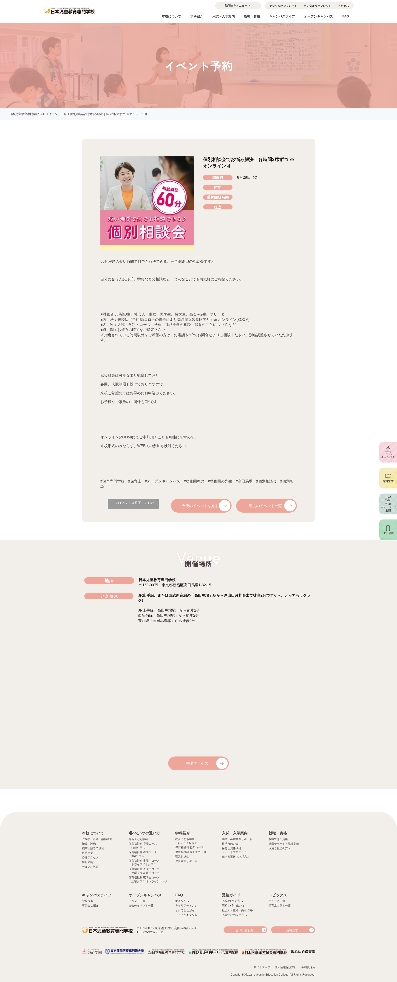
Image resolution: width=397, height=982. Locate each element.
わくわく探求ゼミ (189, 843)
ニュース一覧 (277, 901)
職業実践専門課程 (93, 848)
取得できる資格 (278, 839)
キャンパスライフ (282, 16)
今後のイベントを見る (200, 506)
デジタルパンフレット (283, 5)
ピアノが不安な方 (186, 915)
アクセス (343, 5)
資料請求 (292, 930)
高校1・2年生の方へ (234, 905)
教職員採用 (308, 967)
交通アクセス (197, 763)
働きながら (182, 901)
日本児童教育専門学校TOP (27, 114)
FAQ (345, 16)
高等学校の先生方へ (234, 915)
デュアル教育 (90, 866)
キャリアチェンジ (186, 905)
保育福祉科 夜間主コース (190, 852)
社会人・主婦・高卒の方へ (238, 910)
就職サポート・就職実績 (284, 843)
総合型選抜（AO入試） (236, 856)
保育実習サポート (186, 861)
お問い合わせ (245, 930)
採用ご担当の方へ (280, 848)
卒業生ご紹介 (90, 905)
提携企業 (87, 853)
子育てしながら (185, 910)
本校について (171, 16)
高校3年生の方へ (232, 901)
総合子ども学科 (138, 839)
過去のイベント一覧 (265, 506)
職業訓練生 (182, 856)
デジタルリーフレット (317, 5)
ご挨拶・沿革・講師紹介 (97, 839)
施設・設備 (89, 843)
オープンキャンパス (318, 16)
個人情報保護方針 (286, 967)
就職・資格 (252, 16)
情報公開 (87, 862)
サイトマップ (262, 967)
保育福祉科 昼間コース (189, 847)
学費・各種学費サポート (237, 839)
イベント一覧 (58, 114)
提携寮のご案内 (231, 843)
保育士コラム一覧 (280, 905)
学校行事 (87, 901)
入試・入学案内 (223, 16)
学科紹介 (196, 16)
